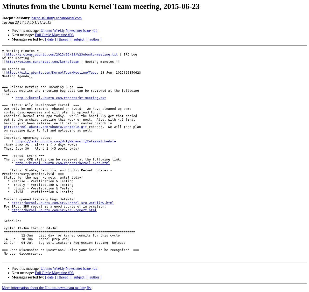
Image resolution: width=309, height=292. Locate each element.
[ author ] (94, 39)
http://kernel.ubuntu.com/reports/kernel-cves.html (62, 163)
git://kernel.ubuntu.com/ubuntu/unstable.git (45, 127)
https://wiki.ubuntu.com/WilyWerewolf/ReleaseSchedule (65, 141)
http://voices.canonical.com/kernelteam (42, 61)
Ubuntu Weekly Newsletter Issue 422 (69, 30)
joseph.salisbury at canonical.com (56, 18)
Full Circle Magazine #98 (54, 35)
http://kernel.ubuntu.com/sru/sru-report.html (54, 210)
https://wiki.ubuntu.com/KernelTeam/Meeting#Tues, (52, 72)
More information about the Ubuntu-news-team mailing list (46, 288)
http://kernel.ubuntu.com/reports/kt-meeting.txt (60, 98)
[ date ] (50, 39)
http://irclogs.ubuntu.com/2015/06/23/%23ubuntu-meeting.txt (62, 54)
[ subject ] (78, 39)
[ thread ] (63, 39)
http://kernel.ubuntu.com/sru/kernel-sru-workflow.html (63, 203)
